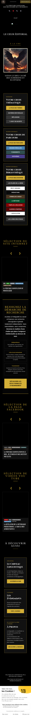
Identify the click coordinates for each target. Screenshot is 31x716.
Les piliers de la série (15, 183)
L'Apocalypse (15, 213)
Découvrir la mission (15, 647)
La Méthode (15, 201)
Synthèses (15, 156)
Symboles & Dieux (15, 196)
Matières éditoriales (15, 113)
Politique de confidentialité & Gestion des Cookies (16, 675)
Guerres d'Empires (15, 209)
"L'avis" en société (15, 121)
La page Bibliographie (15, 177)
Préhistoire (15, 192)
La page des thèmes (15, 108)
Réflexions (15, 117)
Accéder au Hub (15, 581)
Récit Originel (15, 188)
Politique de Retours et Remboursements (15, 680)
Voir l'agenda (15, 611)
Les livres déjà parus (15, 219)
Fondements (15, 152)
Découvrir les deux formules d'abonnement (15, 383)
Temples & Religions (15, 205)
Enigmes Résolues (15, 148)
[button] (15, 14)
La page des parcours (15, 143)
